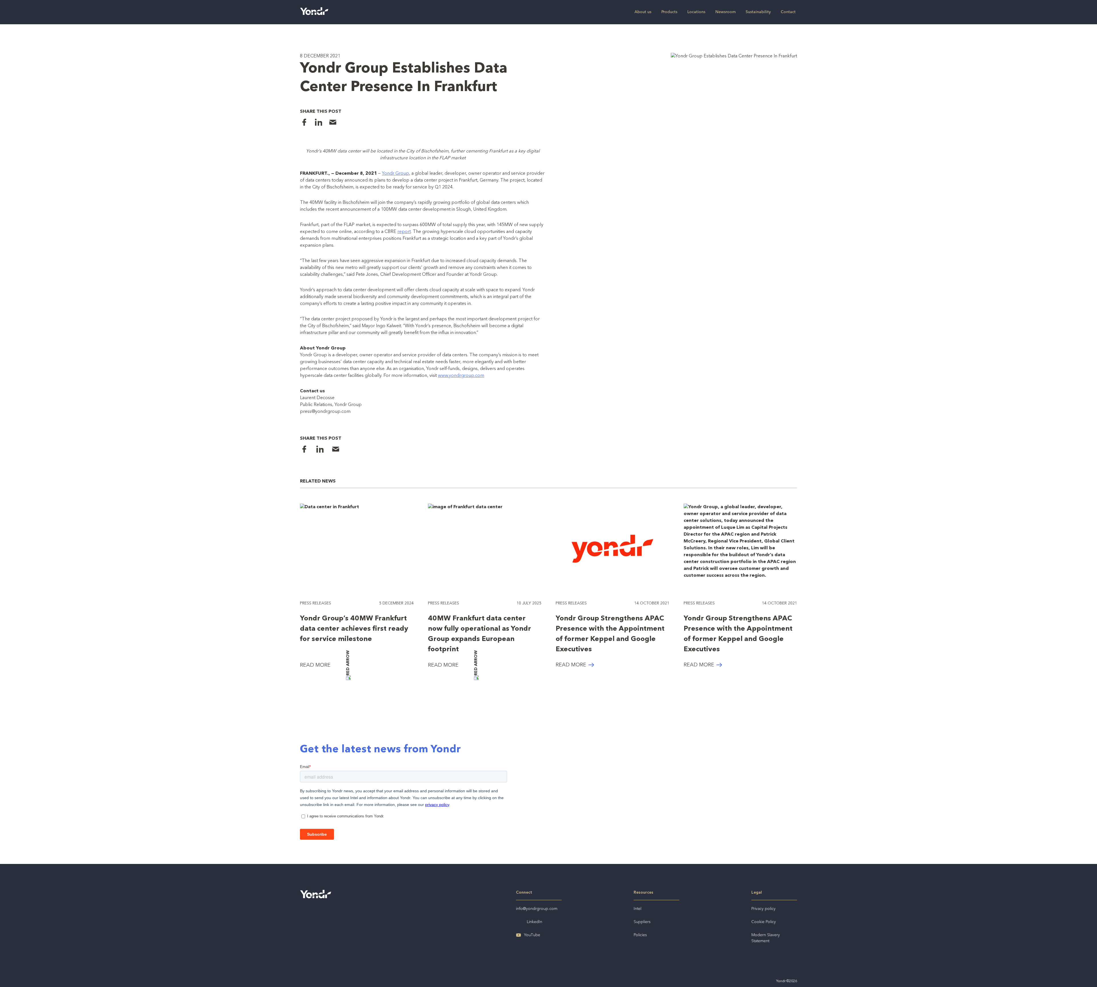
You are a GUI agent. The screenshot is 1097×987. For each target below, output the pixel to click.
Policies (640, 935)
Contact (788, 12)
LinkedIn (534, 922)
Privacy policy (763, 909)
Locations (696, 12)
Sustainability (758, 12)
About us (642, 12)
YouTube (532, 935)
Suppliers (642, 922)
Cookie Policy (763, 922)
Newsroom (725, 12)
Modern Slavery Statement (765, 938)
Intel (637, 909)
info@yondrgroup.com (536, 909)
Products (669, 12)
